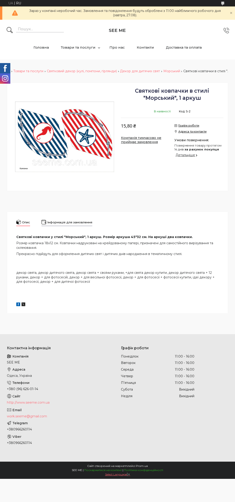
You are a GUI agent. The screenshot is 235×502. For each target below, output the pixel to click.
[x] (23, 305)
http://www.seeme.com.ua (28, 402)
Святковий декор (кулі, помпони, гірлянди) (82, 71)
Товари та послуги (78, 47)
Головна (41, 47)
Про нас (117, 47)
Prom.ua (142, 466)
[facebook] (18, 305)
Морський (171, 71)
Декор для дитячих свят (140, 71)
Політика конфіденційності (143, 470)
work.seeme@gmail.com (27, 416)
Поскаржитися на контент (103, 470)
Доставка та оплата (184, 47)
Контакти (145, 47)
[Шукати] (10, 30)
